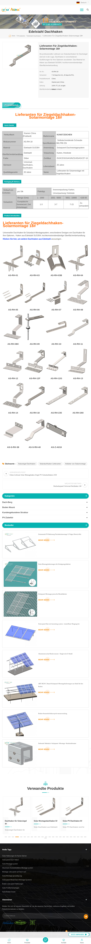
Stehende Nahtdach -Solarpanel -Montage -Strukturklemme (57, 743)
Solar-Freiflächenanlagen (10, 888)
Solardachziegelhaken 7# (73, 821)
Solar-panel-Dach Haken (10, 860)
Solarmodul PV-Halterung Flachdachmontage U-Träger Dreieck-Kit (59, 534)
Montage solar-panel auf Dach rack (14, 872)
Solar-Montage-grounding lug (12, 876)
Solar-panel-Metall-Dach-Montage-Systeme (17, 880)
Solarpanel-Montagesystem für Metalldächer (52, 594)
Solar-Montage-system (10, 864)
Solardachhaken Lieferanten (50, 464)
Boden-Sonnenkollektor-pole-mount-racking (52, 713)
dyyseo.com (61, 931)
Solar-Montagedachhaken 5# (16, 821)
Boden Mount (8, 507)
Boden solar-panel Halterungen (12, 884)
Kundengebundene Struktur (15, 512)
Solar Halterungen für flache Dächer (14, 856)
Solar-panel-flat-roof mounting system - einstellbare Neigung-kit (59, 624)
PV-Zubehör (7, 517)
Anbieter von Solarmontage (75, 464)
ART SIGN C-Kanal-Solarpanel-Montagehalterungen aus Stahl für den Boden (60, 685)
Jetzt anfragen (77, 934)
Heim (13, 36)
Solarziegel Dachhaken (26, 464)
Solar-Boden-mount (8, 892)
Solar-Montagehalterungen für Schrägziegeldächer (54, 564)
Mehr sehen (43, 540)
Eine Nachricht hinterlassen (45, 940)
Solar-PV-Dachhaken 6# (43, 821)
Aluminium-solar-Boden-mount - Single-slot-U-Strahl (55, 654)
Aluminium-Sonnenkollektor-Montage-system (17, 868)
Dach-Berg (7, 502)
